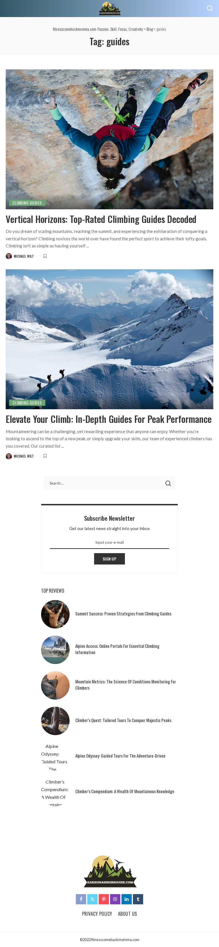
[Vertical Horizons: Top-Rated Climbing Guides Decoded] (109, 139)
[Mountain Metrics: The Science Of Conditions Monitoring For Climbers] (55, 685)
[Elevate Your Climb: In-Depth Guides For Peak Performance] (109, 339)
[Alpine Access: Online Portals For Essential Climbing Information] (55, 650)
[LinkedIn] (126, 899)
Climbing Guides (27, 203)
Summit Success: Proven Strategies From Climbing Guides (123, 613)
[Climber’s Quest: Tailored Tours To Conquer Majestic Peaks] (55, 721)
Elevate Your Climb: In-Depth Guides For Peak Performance (109, 418)
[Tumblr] (138, 899)
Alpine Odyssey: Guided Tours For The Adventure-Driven (120, 755)
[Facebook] (81, 899)
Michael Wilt (24, 256)
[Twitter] (92, 899)
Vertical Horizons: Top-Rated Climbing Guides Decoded (101, 219)
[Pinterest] (104, 899)
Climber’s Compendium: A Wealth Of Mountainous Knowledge (124, 791)
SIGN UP (109, 559)
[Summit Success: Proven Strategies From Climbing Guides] (55, 614)
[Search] (209, 8)
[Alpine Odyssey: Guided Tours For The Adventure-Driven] (55, 756)
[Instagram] (115, 899)
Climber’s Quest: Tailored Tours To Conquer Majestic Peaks (123, 720)
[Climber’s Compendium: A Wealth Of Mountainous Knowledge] (55, 792)
